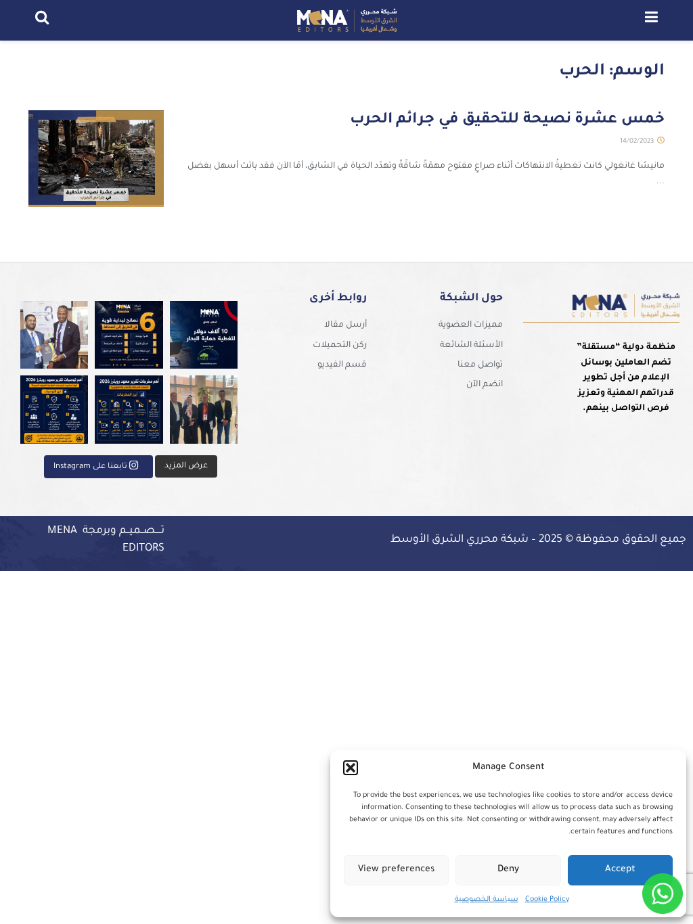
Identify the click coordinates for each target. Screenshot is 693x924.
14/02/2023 (638, 141)
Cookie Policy (547, 900)
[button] (350, 768)
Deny (508, 869)
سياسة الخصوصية (486, 900)
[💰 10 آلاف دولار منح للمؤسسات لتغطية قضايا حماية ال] (204, 335)
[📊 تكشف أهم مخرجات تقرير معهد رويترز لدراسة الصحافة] (129, 409)
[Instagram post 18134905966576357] (204, 409)
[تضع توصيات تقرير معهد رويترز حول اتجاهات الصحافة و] (54, 409)
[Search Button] (42, 20)
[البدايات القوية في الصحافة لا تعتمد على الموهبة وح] (129, 335)
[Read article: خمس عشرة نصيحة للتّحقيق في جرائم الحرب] (96, 158)
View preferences (396, 869)
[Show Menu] (651, 20)
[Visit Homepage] (346, 20)
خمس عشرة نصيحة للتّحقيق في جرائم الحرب (507, 120)
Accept (620, 869)
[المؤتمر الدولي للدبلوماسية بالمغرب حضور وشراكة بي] (54, 335)
